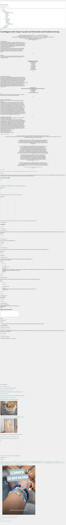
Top (1, 519)
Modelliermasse (17, 462)
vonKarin (1, 293)
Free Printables (4, 27)
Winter (22, 464)
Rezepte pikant (44, 462)
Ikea (59, 461)
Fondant (1, 29)
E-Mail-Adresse (3, 320)
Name (1, 318)
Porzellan (7, 15)
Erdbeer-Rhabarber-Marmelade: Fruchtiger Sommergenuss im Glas (11, 391)
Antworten (2, 226)
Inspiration (61, 461)
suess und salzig (36, 160)
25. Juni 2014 (2, 169)
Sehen (61, 462)
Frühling (46, 461)
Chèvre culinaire (4, 284)
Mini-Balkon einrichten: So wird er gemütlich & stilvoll (9, 399)
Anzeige (14, 461)
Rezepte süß (49, 462)
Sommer (1, 464)
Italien (63, 461)
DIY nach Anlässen (7, 18)
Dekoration (26, 461)
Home (3, 9)
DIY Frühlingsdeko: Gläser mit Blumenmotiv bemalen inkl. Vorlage (11, 434)
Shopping (63, 462)
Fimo (7, 17)
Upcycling (5, 25)
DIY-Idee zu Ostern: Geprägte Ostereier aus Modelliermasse (10, 455)
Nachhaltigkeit (29, 462)
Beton (7, 16)
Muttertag (7, 20)
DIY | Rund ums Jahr (5, 11)
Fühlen (49, 461)
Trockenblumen (5, 464)
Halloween (8, 22)
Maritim (14, 462)
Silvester (7, 24)
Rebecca (3, 10)
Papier (7, 13)
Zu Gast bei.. (26, 464)
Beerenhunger (18, 461)
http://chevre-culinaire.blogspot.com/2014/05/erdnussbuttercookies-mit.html (35, 165)
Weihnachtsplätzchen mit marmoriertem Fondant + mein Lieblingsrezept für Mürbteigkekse (18, 220)
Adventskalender (11, 461)
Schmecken (58, 462)
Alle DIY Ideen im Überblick (8, 12)
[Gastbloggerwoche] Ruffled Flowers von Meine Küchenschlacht (10, 171)
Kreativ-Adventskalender (5, 462)
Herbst (55, 461)
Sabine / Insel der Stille (3, 228)
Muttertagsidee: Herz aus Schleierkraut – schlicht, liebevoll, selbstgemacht (12, 395)
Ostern (7, 21)
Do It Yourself (37, 461)
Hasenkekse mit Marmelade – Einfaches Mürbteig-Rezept (9, 438)
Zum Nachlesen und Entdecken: (5, 338)
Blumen (22, 461)
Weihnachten (8, 23)
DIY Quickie (6, 26)
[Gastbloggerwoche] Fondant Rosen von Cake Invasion (29, 171)
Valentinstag (8, 19)
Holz (7, 14)
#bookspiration (2, 461)
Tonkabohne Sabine (2, 301)
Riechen (53, 462)
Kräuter (11, 462)
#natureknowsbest (7, 461)
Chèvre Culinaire (35, 35)
